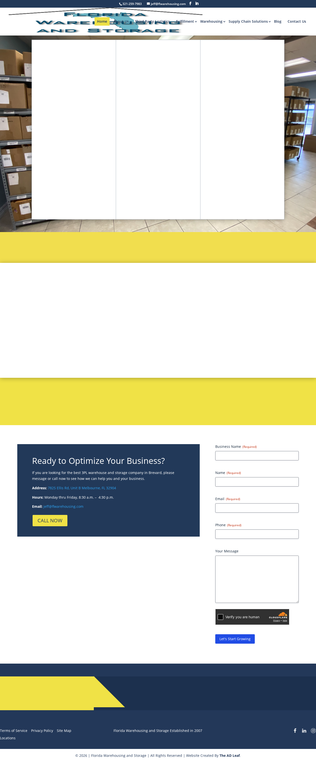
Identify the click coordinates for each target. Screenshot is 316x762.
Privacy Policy (42, 730)
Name (228, 472)
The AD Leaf (229, 755)
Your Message (226, 551)
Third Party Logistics (152, 21)
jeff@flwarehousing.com (63, 506)
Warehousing (211, 21)
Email (227, 498)
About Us (121, 21)
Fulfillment (185, 21)
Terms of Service (13, 730)
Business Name (236, 446)
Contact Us (297, 21)
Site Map (64, 730)
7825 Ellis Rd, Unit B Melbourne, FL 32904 (81, 488)
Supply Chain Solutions (248, 21)
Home (102, 21)
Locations (8, 738)
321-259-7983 (180, 691)
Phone (228, 525)
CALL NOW (50, 520)
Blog (277, 21)
